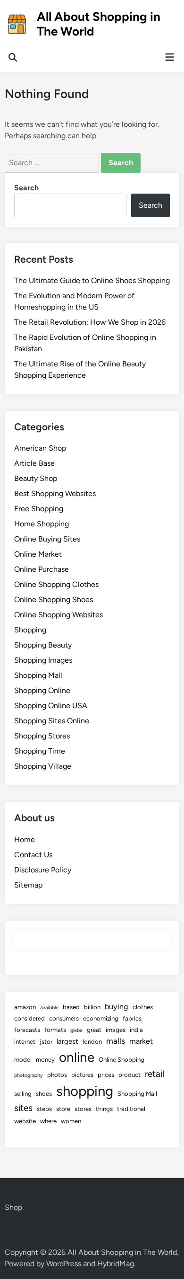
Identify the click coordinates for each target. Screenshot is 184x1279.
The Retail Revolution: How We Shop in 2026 (90, 322)
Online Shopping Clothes (56, 584)
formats (55, 1029)
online (76, 1057)
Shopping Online (42, 690)
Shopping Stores (42, 735)
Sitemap (28, 884)
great (94, 1029)
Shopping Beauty (43, 644)
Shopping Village (42, 766)
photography (28, 1075)
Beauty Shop (35, 478)
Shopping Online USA (50, 705)
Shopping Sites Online (51, 720)
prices (106, 1074)
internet (24, 1041)
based (71, 1007)
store (63, 1108)
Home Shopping (41, 523)
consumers (64, 1018)
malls (115, 1041)
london (92, 1041)
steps (44, 1108)
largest (67, 1041)
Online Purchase (41, 569)
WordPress (63, 1263)
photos (57, 1074)
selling (23, 1093)
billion (92, 1007)
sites (23, 1107)
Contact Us (33, 854)
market (141, 1041)
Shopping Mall (38, 675)
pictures (82, 1074)
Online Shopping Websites (58, 614)
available (49, 1007)
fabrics (132, 1018)
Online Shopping (121, 1059)
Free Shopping (38, 508)
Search (26, 187)
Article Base (34, 463)
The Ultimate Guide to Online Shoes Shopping (92, 280)
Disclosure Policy (42, 869)
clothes (143, 1007)
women (71, 1121)
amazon (25, 1007)
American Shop (40, 448)
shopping (84, 1091)
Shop (13, 1207)
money (45, 1059)
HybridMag (115, 1263)
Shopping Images (43, 660)
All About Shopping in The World (98, 24)
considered (29, 1018)
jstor (46, 1041)
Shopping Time (39, 750)
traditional (131, 1108)
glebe (76, 1030)
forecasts (27, 1029)
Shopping (30, 629)
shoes (44, 1093)
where (48, 1121)
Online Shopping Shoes (53, 599)
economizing (100, 1018)
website (25, 1121)
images (115, 1029)
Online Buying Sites (47, 538)
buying (116, 1006)
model (23, 1059)
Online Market (38, 554)
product (129, 1074)
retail (154, 1073)
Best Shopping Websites (55, 493)
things (104, 1108)
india (136, 1029)
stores (83, 1108)
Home (24, 839)
